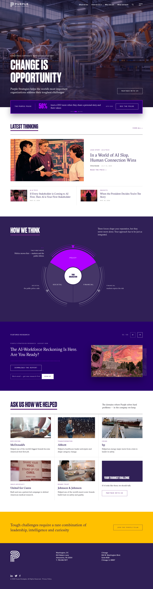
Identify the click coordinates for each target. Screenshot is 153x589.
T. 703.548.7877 (62, 560)
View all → (138, 128)
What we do (83, 5)
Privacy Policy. (47, 579)
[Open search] (133, 4)
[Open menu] (141, 4)
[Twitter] (16, 576)
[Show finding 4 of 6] (78, 111)
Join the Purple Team (127, 527)
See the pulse (127, 106)
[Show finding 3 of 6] (75, 111)
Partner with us (129, 91)
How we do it (96, 5)
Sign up (47, 376)
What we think (122, 5)
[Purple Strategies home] (19, 4)
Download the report (26, 368)
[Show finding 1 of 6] (71, 111)
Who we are (109, 5)
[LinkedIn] (11, 576)
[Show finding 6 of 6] (81, 111)
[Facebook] (20, 576)
